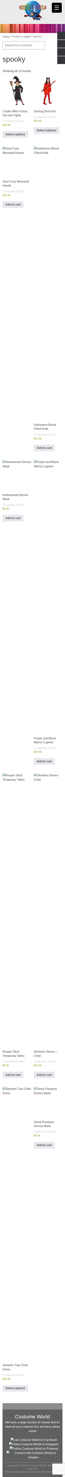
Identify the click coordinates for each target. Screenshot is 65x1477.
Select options (15, 134)
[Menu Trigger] (57, 8)
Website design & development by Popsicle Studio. (32, 1471)
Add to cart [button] (13, 204)
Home (6, 36)
